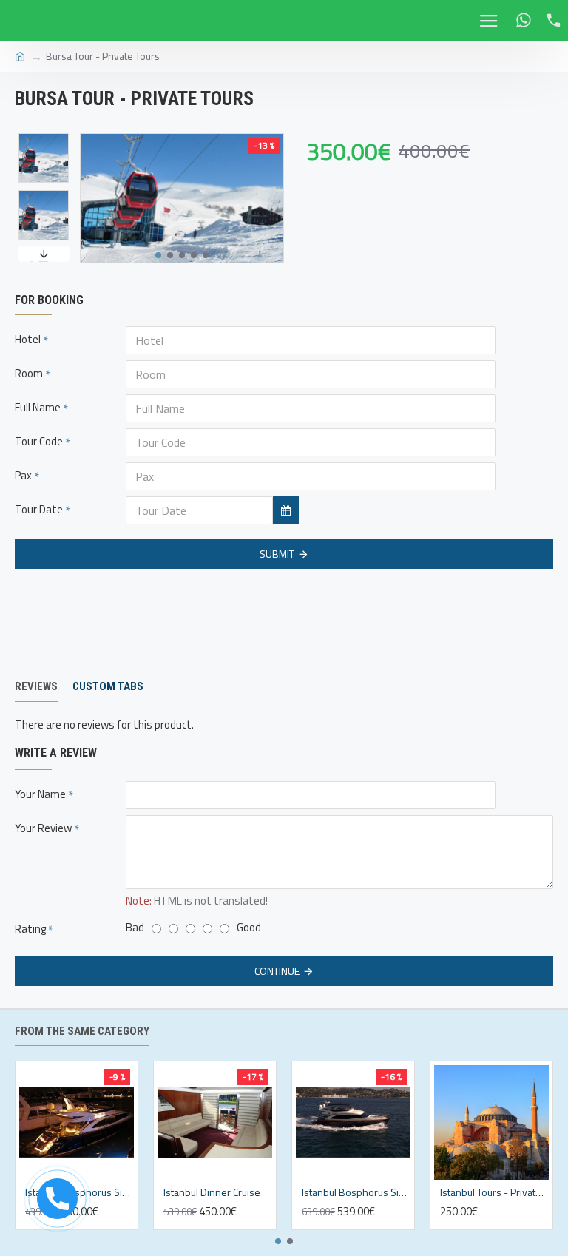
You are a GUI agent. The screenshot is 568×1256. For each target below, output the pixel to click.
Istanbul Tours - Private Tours (494, 1192)
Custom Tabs (107, 686)
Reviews (36, 686)
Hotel (28, 339)
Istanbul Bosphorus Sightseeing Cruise (356, 1192)
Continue (277, 971)
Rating (30, 928)
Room (29, 373)
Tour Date (39, 509)
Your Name (40, 794)
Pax (23, 475)
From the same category (82, 1031)
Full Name (38, 407)
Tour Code (39, 441)
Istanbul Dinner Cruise (211, 1192)
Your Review (43, 828)
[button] (158, 255)
